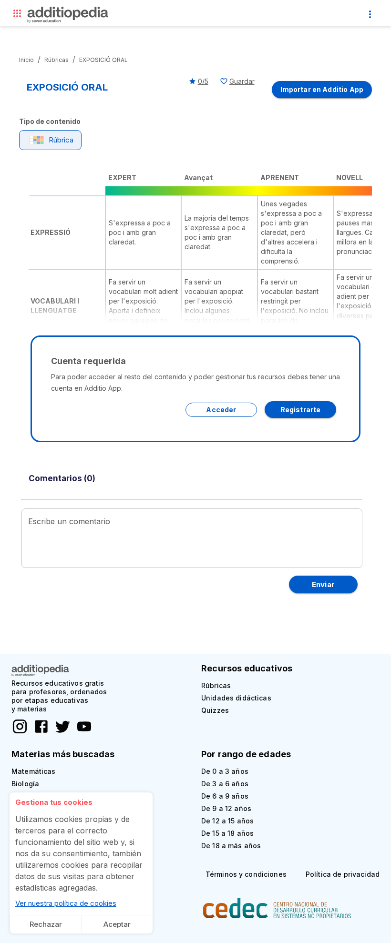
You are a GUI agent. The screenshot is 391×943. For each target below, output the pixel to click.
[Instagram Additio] (19, 732)
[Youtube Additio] (82, 732)
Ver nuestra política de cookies (65, 903)
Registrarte (300, 410)
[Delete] (17, 15)
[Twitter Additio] (60, 732)
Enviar (323, 584)
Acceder (221, 410)
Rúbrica (61, 139)
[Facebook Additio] (39, 732)
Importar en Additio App (321, 89)
